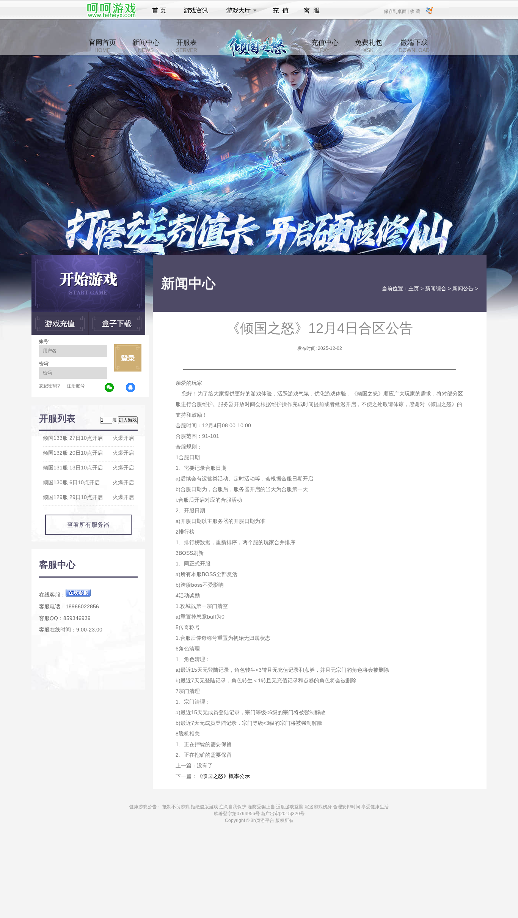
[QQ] (131, 388)
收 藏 (415, 11)
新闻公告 (463, 288)
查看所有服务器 (88, 524)
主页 (413, 288)
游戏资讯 (196, 10)
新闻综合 (435, 288)
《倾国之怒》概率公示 (223, 776)
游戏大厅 (239, 10)
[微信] (110, 388)
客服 (312, 10)
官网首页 (102, 46)
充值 (280, 10)
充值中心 (325, 46)
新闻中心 (146, 46)
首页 (159, 10)
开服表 (186, 46)
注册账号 (76, 386)
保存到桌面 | (396, 11)
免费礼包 (368, 46)
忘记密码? (49, 386)
